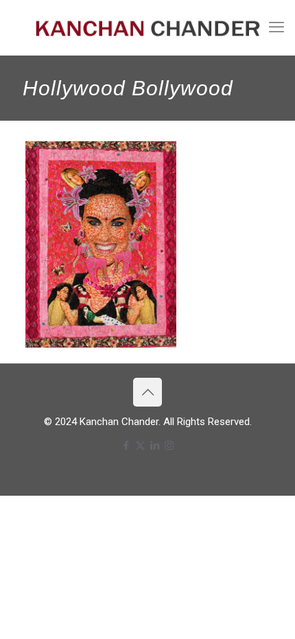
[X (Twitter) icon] (140, 445)
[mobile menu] (276, 27)
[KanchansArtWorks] (147, 27)
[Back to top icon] (147, 392)
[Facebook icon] (126, 445)
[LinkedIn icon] (155, 445)
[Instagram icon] (169, 445)
